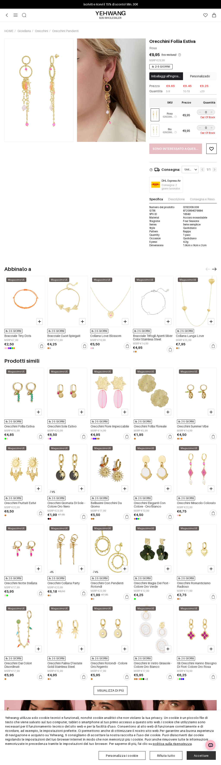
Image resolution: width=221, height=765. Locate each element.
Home (9, 31)
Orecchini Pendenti (65, 31)
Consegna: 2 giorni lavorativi (171, 186)
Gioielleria (24, 31)
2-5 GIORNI (162, 66)
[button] (199, 112)
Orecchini (42, 31)
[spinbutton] (206, 112)
